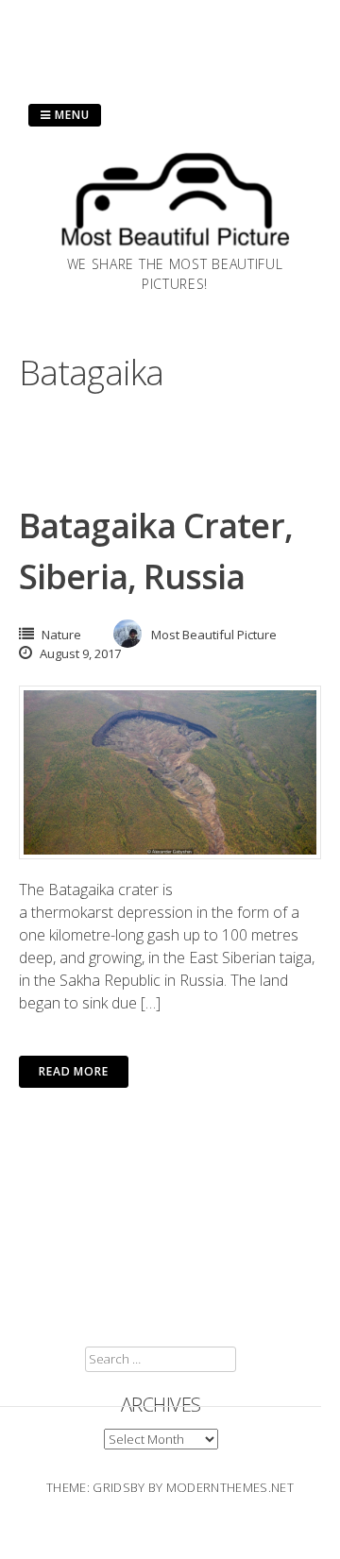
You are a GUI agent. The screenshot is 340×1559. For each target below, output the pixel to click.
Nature (61, 634)
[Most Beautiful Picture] (175, 248)
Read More (74, 1071)
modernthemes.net (230, 1487)
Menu (70, 115)
